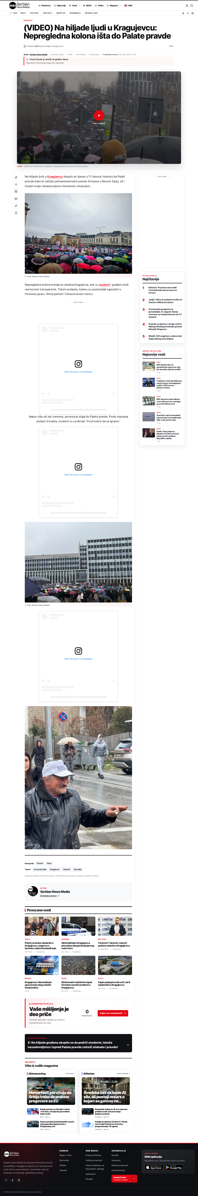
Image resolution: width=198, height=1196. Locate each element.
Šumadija (77, 869)
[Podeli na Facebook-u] (16, 177)
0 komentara (94, 54)
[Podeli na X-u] (16, 184)
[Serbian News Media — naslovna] (18, 5)
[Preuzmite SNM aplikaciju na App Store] (154, 1167)
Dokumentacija (118, 1170)
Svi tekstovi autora (48, 896)
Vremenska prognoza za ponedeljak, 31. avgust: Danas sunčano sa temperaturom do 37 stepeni (165, 313)
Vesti (23, 13)
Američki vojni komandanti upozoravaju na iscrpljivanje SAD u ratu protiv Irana (169, 417)
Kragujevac (54, 869)
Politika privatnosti (94, 1160)
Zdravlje (63, 1170)
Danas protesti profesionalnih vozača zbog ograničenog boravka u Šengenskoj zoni (57, 1124)
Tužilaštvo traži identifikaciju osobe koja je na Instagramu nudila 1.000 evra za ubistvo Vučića (169, 384)
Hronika (65, 939)
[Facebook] (183, 13)
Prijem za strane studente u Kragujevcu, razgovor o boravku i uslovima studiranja (40, 945)
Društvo (61, 13)
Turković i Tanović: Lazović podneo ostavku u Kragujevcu (114, 944)
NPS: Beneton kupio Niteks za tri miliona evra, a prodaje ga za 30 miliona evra (169, 401)
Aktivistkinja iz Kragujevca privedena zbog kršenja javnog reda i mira (77, 945)
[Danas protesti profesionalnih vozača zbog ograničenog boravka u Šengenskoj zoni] (33, 1124)
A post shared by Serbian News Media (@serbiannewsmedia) (78, 409)
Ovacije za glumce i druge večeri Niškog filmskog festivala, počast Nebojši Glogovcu (165, 326)
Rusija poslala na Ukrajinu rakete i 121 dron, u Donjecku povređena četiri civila (55, 1111)
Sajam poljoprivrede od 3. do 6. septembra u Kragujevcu (114, 983)
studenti (104, 284)
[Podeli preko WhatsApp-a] (16, 199)
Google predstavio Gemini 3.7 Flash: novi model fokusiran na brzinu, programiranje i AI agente (111, 1124)
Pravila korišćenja (93, 1155)
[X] (188, 13)
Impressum (91, 1174)
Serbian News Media (38, 54)
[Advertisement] (78, 311)
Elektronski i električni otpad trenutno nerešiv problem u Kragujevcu (76, 985)
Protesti (47, 13)
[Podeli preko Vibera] (16, 191)
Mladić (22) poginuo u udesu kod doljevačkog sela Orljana (165, 337)
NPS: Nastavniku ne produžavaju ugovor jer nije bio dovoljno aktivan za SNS (168, 367)
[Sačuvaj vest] (16, 213)
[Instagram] (192, 13)
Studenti (66, 869)
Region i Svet (91, 13)
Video (49, 863)
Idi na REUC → (70, 1073)
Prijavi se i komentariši (113, 1013)
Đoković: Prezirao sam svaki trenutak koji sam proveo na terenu (163, 290)
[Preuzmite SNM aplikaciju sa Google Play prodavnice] (173, 1167)
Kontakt (89, 1179)
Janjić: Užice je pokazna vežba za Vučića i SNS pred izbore (165, 300)
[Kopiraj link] (16, 206)
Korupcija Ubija (40, 869)
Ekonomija (75, 13)
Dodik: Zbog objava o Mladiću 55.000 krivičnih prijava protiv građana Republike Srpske (168, 434)
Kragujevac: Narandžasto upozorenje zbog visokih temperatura (38, 985)
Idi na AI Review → (123, 1073)
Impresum (116, 1160)
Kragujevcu (55, 176)
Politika (34, 13)
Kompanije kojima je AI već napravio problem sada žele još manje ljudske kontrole (111, 1111)
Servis (28, 978)
